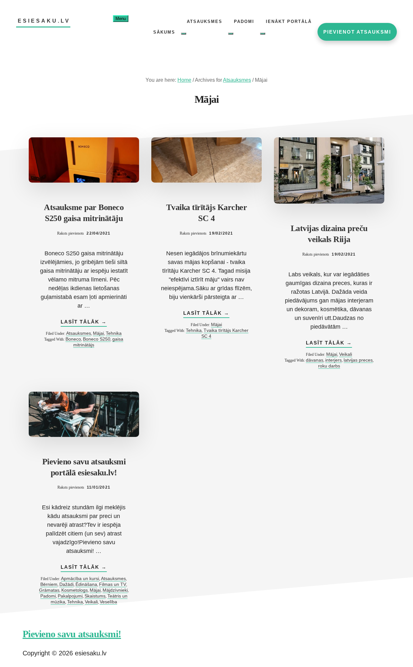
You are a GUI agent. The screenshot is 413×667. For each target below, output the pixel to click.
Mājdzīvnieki (115, 590)
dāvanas (314, 360)
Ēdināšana (86, 584)
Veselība (108, 601)
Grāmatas (49, 590)
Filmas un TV (112, 584)
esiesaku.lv (44, 21)
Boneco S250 (96, 339)
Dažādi (66, 584)
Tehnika (114, 333)
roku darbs (329, 365)
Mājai (98, 333)
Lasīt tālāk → (84, 323)
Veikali (345, 354)
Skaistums (95, 595)
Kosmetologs (74, 590)
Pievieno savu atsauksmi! (72, 634)
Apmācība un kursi (80, 578)
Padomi (48, 595)
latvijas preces (358, 360)
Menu (121, 18)
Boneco (73, 339)
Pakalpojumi (70, 595)
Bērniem (48, 584)
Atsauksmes (78, 333)
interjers (333, 360)
